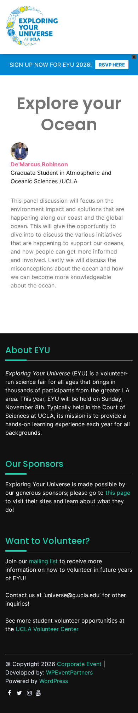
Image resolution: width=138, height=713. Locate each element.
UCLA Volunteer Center (47, 628)
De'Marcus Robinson (39, 164)
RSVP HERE (112, 64)
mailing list (43, 561)
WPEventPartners (69, 672)
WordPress (53, 680)
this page (117, 492)
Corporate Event (79, 663)
